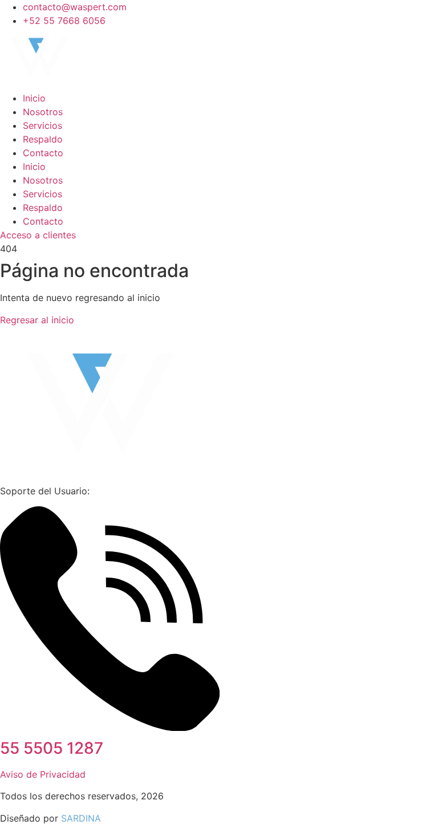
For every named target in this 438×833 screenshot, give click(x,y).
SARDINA (81, 818)
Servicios (42, 125)
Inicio (34, 98)
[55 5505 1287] (110, 727)
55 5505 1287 (51, 748)
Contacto (43, 153)
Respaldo (43, 139)
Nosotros (43, 111)
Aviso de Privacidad (43, 774)
